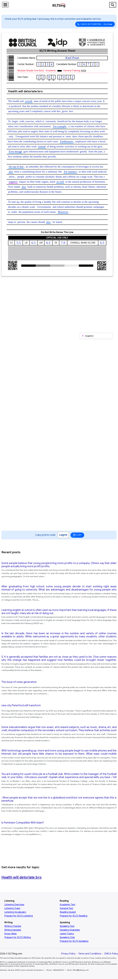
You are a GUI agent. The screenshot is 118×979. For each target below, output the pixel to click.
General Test (66, 908)
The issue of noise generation (19, 682)
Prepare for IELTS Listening (18, 916)
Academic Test (67, 904)
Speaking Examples (70, 930)
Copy (79, 535)
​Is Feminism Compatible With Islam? (22, 822)
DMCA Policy (111, 953)
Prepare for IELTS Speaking (74, 941)
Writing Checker (12, 926)
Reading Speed (68, 912)
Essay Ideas (10, 934)
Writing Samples (12, 930)
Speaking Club (67, 937)
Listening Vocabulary (15, 912)
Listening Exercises (14, 904)
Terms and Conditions (89, 953)
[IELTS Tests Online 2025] (59, 5)
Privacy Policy (68, 953)
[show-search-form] (112, 5)
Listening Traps (12, 908)
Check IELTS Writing (96, 24)
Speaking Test (67, 926)
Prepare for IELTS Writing (17, 937)
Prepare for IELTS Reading (73, 916)
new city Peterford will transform (21, 705)
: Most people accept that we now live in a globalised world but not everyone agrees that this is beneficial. (59, 799)
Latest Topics (67, 934)
